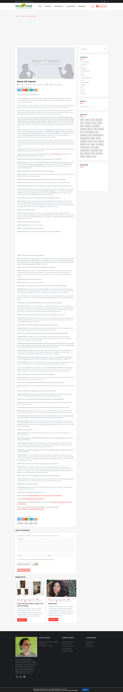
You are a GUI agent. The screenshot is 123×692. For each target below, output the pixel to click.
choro (82, 126)
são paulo (87, 153)
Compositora (96, 126)
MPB (69, 601)
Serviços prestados (66, 648)
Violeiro (82, 156)
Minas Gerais (84, 135)
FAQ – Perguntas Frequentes (46, 645)
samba (96, 147)
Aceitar (85, 689)
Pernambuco (84, 141)
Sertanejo (39, 601)
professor (83, 144)
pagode (92, 138)
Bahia (82, 119)
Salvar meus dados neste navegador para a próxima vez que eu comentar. (36, 559)
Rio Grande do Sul (85, 147)
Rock (82, 87)
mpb (90, 135)
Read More (21, 620)
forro (82, 132)
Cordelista (83, 129)
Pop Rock (100, 141)
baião (92, 119)
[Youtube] (104, 1)
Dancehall (20, 523)
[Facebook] (101, 1)
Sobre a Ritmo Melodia (67, 641)
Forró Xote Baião (89, 132)
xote (94, 156)
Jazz (97, 132)
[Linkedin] (31, 90)
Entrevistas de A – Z (67, 644)
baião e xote (99, 119)
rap (88, 144)
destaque (90, 129)
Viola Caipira (99, 153)
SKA (36, 523)
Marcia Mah (52, 604)
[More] (36, 90)
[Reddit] (23, 90)
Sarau (82, 91)
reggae (31, 523)
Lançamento (84, 68)
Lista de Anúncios (90, 641)
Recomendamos (85, 82)
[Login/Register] (92, 6)
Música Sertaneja (85, 138)
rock (92, 147)
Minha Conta (89, 644)
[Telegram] (34, 90)
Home (40, 6)
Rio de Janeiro (100, 144)
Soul (82, 153)
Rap (82, 80)
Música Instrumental (98, 135)
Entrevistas (48, 6)
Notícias (83, 75)
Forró (82, 66)
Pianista (91, 141)
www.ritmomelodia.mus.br (56, 154)
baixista (87, 119)
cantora (100, 122)
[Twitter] (21, 90)
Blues (82, 122)
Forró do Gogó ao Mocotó (68, 646)
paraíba (98, 138)
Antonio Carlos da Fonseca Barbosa (36, 84)
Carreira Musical (70, 6)
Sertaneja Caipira (85, 150)
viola (92, 153)
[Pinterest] (26, 90)
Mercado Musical (58, 6)
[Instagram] (107, 1)
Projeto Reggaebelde (86, 77)
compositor (88, 126)
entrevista (100, 129)
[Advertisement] (61, 29)
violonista (89, 156)
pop (95, 141)
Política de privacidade (67, 651)
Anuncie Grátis (102, 6)
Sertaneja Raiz (94, 150)
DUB (26, 523)
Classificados (81, 6)
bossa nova (88, 122)
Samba (83, 89)
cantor (94, 122)
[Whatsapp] (29, 90)
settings (76, 690)
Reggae (60, 84)
